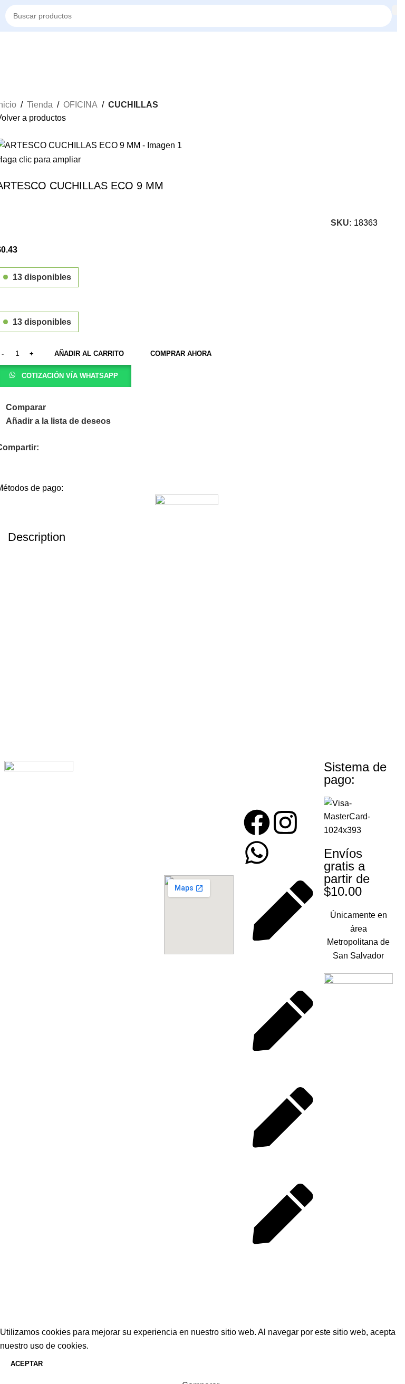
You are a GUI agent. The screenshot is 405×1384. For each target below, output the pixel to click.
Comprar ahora (180, 353)
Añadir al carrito (89, 353)
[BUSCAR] (395, 10)
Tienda (40, 104)
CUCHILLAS (133, 104)
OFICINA (80, 104)
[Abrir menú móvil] (9, 47)
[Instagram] (285, 822)
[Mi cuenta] (392, 47)
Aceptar (27, 1364)
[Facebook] (257, 822)
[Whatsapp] (257, 852)
